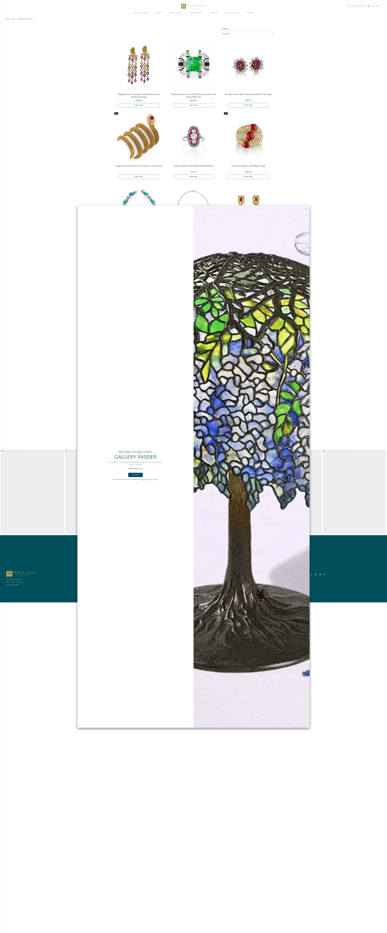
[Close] (306, 208)
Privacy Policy (141, 479)
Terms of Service (151, 479)
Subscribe (135, 475)
